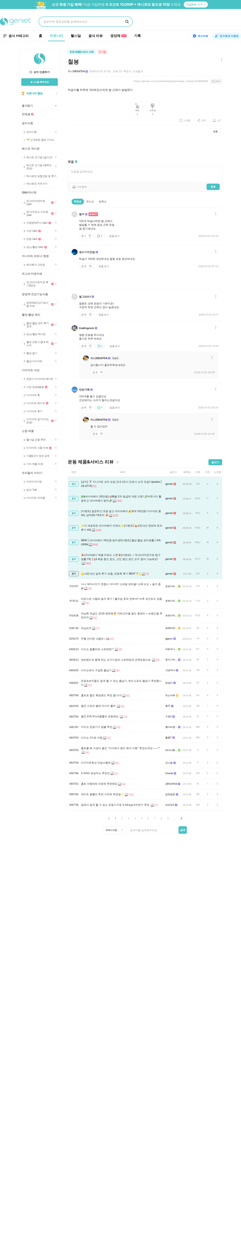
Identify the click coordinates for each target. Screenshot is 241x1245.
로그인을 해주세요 (39, 82)
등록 (213, 186)
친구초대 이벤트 (229, 35)
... (175, 818)
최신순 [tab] (90, 201)
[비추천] (90, 236)
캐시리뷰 (203, 35)
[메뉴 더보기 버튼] (220, 59)
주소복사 (216, 81)
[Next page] (181, 818)
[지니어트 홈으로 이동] (15, 22)
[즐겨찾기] (117, 462)
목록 (215, 131)
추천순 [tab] (78, 201)
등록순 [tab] (103, 201)
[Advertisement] (145, 147)
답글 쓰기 (114, 235)
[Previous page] (108, 818)
